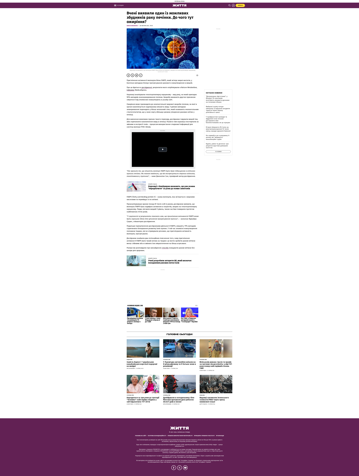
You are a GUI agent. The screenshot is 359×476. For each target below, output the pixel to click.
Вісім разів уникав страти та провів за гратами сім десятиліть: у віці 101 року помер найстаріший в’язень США (216, 365)
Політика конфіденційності (157, 435)
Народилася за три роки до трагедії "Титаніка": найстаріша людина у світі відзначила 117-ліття (143, 399)
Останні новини (214, 93)
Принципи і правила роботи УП (204, 435)
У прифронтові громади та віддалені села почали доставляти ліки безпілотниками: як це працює (218, 120)
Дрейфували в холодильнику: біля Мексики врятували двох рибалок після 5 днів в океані (178, 399)
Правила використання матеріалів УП (180, 435)
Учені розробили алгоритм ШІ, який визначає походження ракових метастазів (170, 261)
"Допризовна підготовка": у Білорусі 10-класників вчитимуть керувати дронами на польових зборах (217, 99)
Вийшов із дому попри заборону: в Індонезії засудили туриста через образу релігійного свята (218, 109)
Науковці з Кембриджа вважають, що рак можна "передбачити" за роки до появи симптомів (171, 187)
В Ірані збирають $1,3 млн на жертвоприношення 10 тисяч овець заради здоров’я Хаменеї (218, 129)
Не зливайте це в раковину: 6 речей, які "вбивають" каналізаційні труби (217, 137)
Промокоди (220, 435)
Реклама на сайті (140, 435)
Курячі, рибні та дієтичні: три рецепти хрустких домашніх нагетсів (217, 146)
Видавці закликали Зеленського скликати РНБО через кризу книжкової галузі (214, 399)
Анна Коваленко (132, 25)
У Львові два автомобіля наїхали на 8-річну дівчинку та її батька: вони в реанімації (179, 364)
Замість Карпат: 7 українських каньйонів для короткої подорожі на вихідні (142, 364)
